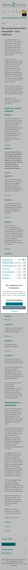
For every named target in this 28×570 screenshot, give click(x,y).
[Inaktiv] (24, 262)
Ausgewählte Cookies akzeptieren (14, 307)
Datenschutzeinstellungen (14, 300)
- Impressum (14, 311)
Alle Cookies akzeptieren (14, 304)
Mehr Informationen (20, 295)
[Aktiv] (24, 259)
